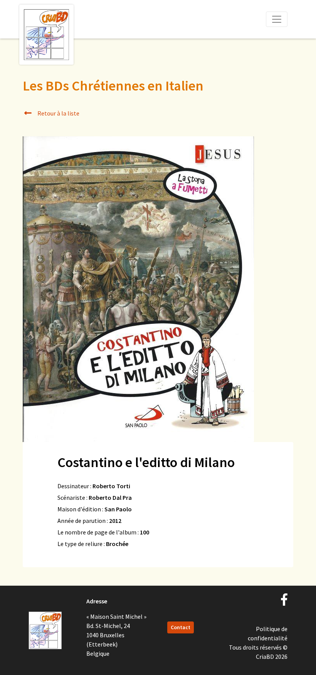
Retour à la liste (57, 113)
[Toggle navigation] (276, 19)
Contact (180, 627)
